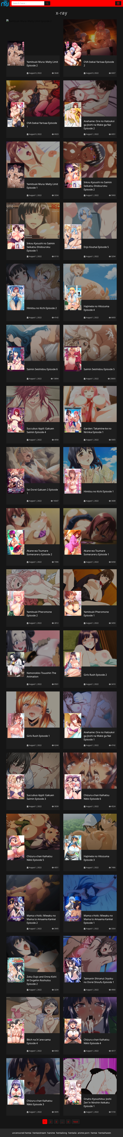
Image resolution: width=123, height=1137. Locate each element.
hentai (94, 1132)
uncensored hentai (21, 1132)
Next (75, 1121)
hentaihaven (104, 1132)
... (62, 1121)
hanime (51, 1132)
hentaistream (39, 1132)
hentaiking (61, 1132)
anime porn (84, 1132)
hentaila (72, 1132)
